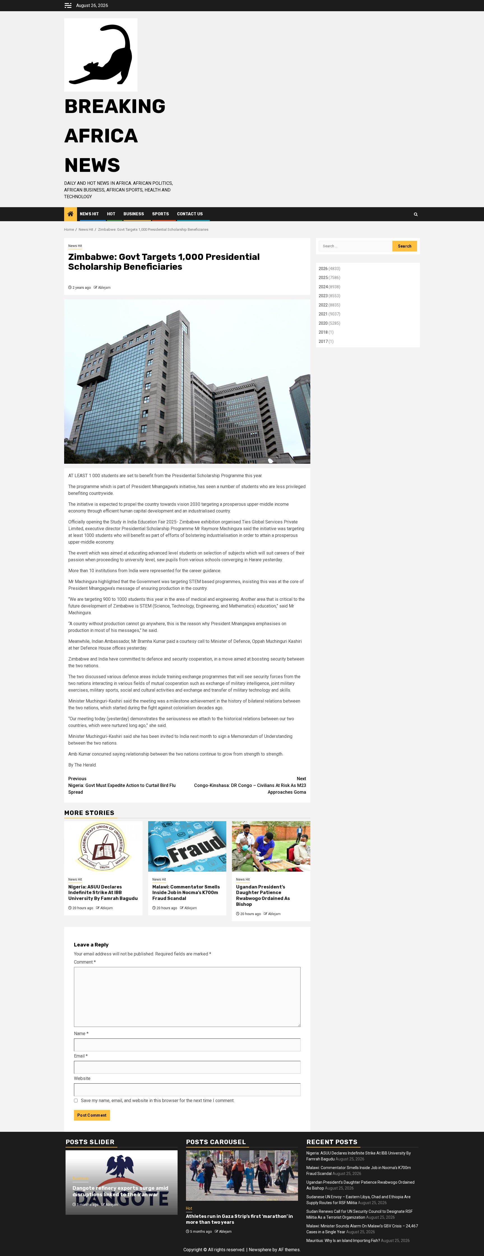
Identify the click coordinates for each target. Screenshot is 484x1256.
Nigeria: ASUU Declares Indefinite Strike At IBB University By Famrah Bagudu (103, 892)
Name (81, 1033)
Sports (160, 214)
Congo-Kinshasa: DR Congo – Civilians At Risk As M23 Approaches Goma (250, 785)
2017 (323, 341)
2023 (323, 295)
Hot (111, 214)
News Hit (89, 214)
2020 (323, 323)
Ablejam (104, 288)
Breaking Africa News (115, 136)
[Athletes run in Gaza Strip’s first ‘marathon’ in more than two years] (242, 1175)
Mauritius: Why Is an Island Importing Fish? (343, 1240)
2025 (323, 277)
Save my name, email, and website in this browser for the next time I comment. (157, 1100)
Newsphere (260, 1249)
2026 (323, 268)
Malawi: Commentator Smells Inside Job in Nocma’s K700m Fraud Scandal (186, 892)
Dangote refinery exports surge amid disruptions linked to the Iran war (120, 1191)
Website (82, 1078)
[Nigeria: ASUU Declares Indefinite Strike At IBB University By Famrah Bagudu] (103, 846)
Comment (85, 962)
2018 (323, 332)
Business (134, 214)
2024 (323, 286)
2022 (323, 305)
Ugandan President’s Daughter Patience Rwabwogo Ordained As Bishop (263, 895)
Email (81, 1056)
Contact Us (190, 214)
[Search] (415, 214)
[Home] (71, 214)
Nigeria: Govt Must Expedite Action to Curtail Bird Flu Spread (122, 785)
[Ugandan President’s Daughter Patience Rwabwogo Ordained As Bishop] (271, 846)
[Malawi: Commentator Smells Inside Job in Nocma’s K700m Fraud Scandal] (187, 846)
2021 (323, 314)
